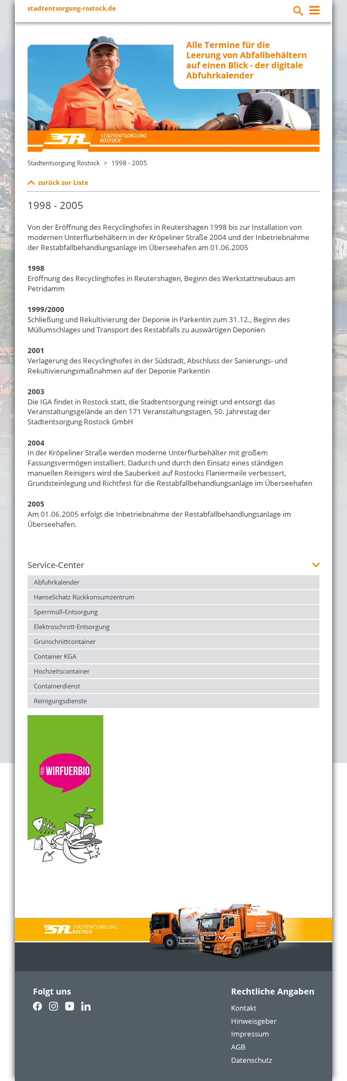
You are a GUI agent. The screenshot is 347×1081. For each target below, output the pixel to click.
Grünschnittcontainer (65, 641)
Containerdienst (57, 686)
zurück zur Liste (63, 182)
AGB (238, 1047)
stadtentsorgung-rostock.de (72, 8)
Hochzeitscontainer (62, 671)
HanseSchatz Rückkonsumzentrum (84, 597)
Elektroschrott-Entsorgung (72, 626)
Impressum (250, 1034)
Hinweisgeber (254, 1021)
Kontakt (243, 1008)
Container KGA (55, 656)
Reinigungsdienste (60, 701)
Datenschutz (251, 1060)
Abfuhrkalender (57, 582)
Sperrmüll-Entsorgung (66, 611)
